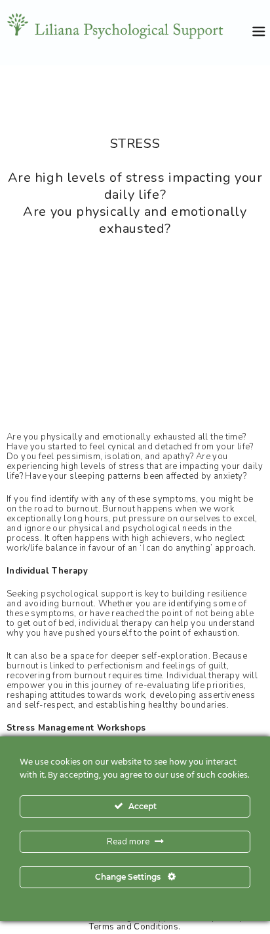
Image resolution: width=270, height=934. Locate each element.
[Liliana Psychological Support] (127, 32)
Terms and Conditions (133, 927)
